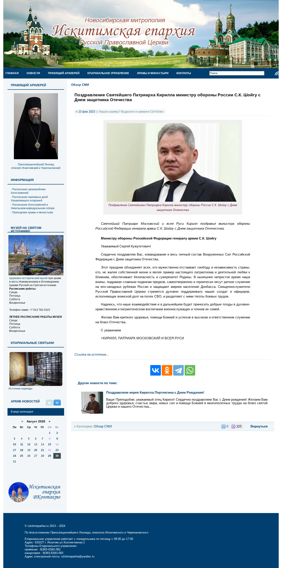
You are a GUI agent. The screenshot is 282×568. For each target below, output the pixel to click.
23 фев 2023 (86, 111)
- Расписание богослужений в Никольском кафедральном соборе (33, 206)
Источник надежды (20, 388)
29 (49, 455)
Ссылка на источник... (91, 354)
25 (21, 455)
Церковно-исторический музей (28, 278)
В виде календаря (57, 402)
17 (14, 450)
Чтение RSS (277, 73)
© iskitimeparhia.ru (37, 526)
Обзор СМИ (80, 84)
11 (21, 444)
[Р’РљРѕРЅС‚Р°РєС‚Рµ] (155, 370)
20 (35, 450)
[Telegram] (178, 370)
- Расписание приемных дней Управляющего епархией (29, 198)
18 (21, 450)
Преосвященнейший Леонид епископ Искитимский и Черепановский (35, 166)
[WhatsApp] (190, 370)
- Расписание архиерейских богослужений (28, 191)
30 (57, 455)
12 (28, 444)
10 (14, 444)
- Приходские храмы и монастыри (32, 212)
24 (14, 455)
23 (57, 450)
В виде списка (49, 402)
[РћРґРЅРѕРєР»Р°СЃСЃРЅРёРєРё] (167, 370)
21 (42, 450)
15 (49, 444)
